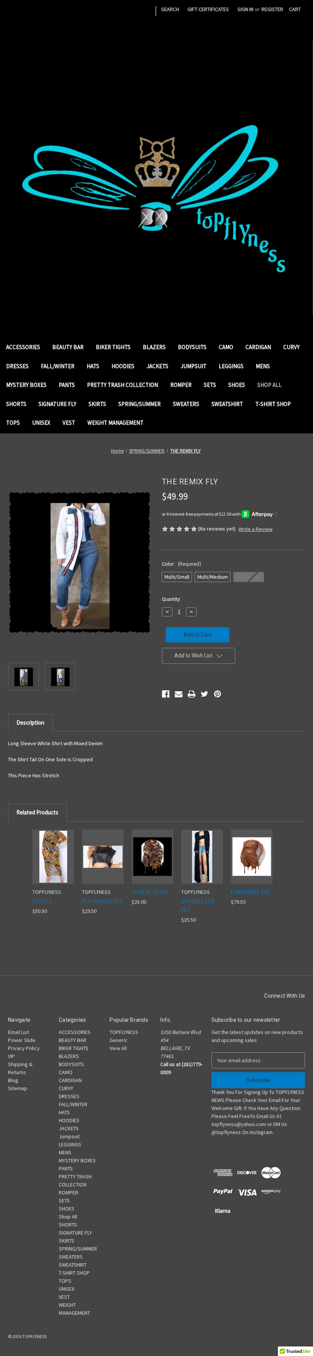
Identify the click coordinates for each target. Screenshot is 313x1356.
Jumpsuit (194, 366)
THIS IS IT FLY (150, 892)
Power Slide (21, 1040)
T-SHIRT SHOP (273, 404)
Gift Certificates (208, 9)
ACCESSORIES (23, 347)
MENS (263, 366)
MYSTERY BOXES (26, 384)
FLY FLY (42, 901)
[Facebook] (165, 694)
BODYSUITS (192, 347)
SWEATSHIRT (227, 404)
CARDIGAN (258, 347)
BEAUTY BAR (68, 347)
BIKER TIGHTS (113, 347)
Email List (18, 1032)
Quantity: (171, 599)
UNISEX (41, 422)
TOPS (13, 422)
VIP (11, 1056)
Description (30, 722)
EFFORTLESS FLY (198, 906)
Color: (181, 564)
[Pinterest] (217, 694)
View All (118, 1048)
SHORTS (16, 404)
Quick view (52, 847)
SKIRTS (97, 404)
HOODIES (122, 366)
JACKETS (157, 366)
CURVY (291, 347)
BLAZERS (154, 347)
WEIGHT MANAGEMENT (115, 422)
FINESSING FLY (250, 892)
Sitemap (17, 1088)
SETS (210, 384)
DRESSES (17, 366)
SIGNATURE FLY (57, 404)
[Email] (178, 694)
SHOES (236, 384)
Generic (118, 1040)
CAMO (226, 347)
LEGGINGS (231, 366)
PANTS (67, 384)
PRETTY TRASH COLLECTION (122, 384)
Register (272, 9)
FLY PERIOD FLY (102, 901)
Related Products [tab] (37, 812)
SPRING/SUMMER (139, 404)
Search (170, 9)
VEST (69, 422)
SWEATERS (186, 404)
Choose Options (53, 863)
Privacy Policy (24, 1048)
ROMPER (181, 384)
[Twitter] (204, 694)
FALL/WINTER (57, 366)
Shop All (269, 384)
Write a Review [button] (256, 529)
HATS (93, 366)
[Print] (191, 694)
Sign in (245, 9)
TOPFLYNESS (124, 1032)
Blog (13, 1080)
